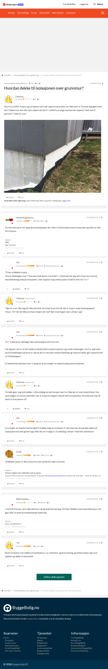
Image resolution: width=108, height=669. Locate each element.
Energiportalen (43, 653)
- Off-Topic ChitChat (12, 651)
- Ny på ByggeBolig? (12, 648)
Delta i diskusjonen (54, 576)
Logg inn (84, 4)
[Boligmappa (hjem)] (13, 4)
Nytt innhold (57, 13)
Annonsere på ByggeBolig (81, 648)
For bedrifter (69, 4)
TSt (17, 543)
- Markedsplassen (11, 645)
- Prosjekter (9, 640)
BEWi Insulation (22, 499)
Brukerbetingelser (78, 645)
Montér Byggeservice (25, 218)
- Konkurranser (10, 643)
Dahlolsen (19, 97)
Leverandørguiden (44, 648)
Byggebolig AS (20, 664)
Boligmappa (42, 638)
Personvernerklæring (79, 651)
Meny (100, 4)
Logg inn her (66, 201)
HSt (17, 262)
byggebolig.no (33, 619)
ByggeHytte (42, 645)
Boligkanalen (42, 643)
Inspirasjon (71, 13)
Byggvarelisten (43, 651)
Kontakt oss (76, 640)
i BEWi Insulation (18, 526)
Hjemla (40, 640)
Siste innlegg (23, 13)
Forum (34, 13)
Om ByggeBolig (77, 638)
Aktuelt (11, 13)
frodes (19, 452)
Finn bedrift (45, 13)
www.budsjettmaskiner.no (56, 475)
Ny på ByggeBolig (78, 643)
